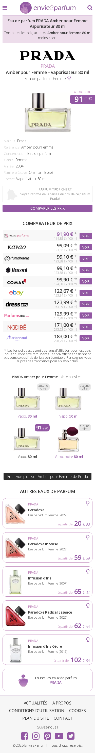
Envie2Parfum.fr (47, 8)
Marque (9, 141)
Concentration (14, 153)
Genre (8, 160)
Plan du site (35, 718)
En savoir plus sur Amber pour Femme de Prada (47, 476)
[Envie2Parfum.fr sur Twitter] (70, 734)
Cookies (77, 710)
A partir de (82, 92)
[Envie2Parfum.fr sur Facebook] (24, 734)
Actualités (35, 703)
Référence (11, 147)
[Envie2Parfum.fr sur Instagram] (36, 734)
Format (9, 179)
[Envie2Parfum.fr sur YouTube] (59, 734)
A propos (61, 703)
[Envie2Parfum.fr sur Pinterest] (47, 734)
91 (83, 99)
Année (9, 166)
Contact (63, 718)
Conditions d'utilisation (36, 710)
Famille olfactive (15, 172)
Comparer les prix (47, 208)
